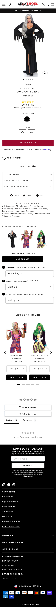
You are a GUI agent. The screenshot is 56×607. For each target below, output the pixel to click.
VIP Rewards (8, 511)
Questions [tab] (27, 420)
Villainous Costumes (11, 216)
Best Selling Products (12, 208)
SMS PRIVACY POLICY (12, 569)
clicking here (28, 476)
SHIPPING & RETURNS (16, 181)
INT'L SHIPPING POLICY (12, 574)
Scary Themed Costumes (39, 213)
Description (12, 175)
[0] (9, 4)
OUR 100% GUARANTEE (17, 187)
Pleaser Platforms (11, 521)
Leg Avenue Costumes (24, 211)
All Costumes (8, 206)
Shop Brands (8, 506)
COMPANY (8, 535)
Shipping (18, 108)
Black (27, 119)
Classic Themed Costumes (35, 208)
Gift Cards (7, 516)
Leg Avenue (7, 211)
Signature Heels (10, 501)
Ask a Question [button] (29, 414)
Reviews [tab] (10, 420)
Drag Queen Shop (11, 526)
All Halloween (22, 206)
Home (27, 84)
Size (28, 127)
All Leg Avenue (28, 88)
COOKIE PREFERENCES (12, 556)
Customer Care (13, 542)
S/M (22, 132)
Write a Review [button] (29, 407)
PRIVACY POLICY (10, 561)
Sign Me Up (28, 465)
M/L (31, 132)
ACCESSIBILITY (9, 565)
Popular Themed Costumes (14, 213)
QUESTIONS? (10, 549)
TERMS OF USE (9, 578)
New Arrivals (8, 496)
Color (28, 114)
